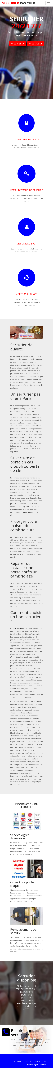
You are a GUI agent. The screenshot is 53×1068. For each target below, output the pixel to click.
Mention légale (32, 1065)
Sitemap (43, 1065)
